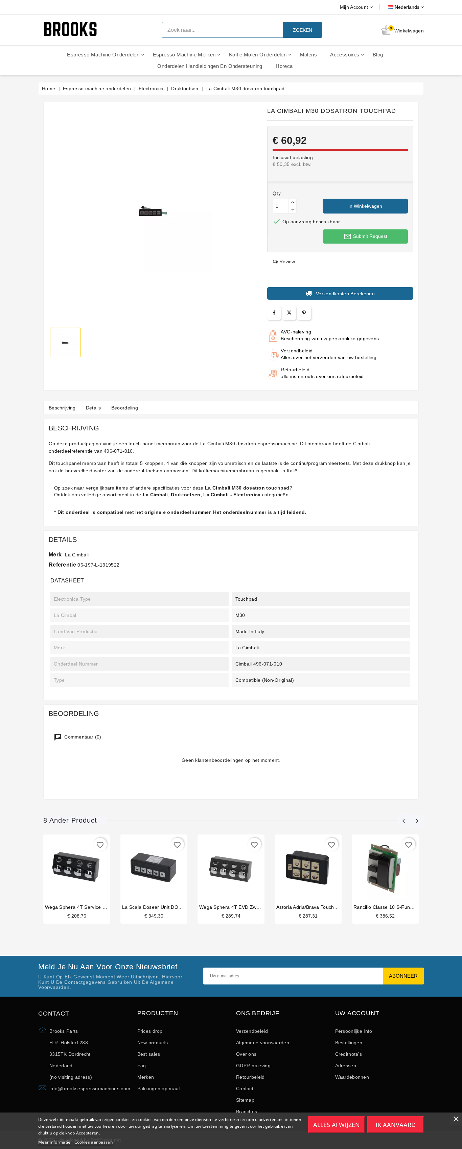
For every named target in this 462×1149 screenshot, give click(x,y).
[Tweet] (289, 313)
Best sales (148, 1054)
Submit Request (365, 236)
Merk (55, 554)
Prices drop (150, 1031)
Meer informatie (54, 1142)
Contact (244, 1088)
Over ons (246, 1054)
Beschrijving (62, 407)
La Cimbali (77, 554)
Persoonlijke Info (353, 1031)
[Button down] (292, 210)
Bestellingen (349, 1042)
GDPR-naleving (253, 1065)
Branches (246, 1111)
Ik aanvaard (395, 1125)
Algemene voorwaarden (262, 1042)
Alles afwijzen (336, 1125)
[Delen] (274, 313)
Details (93, 407)
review (287, 261)
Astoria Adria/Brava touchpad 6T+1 (315, 907)
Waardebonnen (352, 1077)
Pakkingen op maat (158, 1088)
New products (152, 1042)
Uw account (357, 1013)
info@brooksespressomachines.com (89, 1088)
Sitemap (245, 1100)
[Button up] (292, 202)
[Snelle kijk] (83, 869)
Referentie (62, 565)
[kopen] (70, 869)
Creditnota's (348, 1054)
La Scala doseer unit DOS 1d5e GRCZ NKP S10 (176, 907)
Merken (145, 1077)
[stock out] (224, 869)
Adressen (345, 1065)
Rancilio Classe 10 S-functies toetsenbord (401, 907)
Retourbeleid (250, 1077)
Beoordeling (124, 407)
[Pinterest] (304, 313)
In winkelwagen (365, 206)
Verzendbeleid (252, 1031)
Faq (141, 1065)
